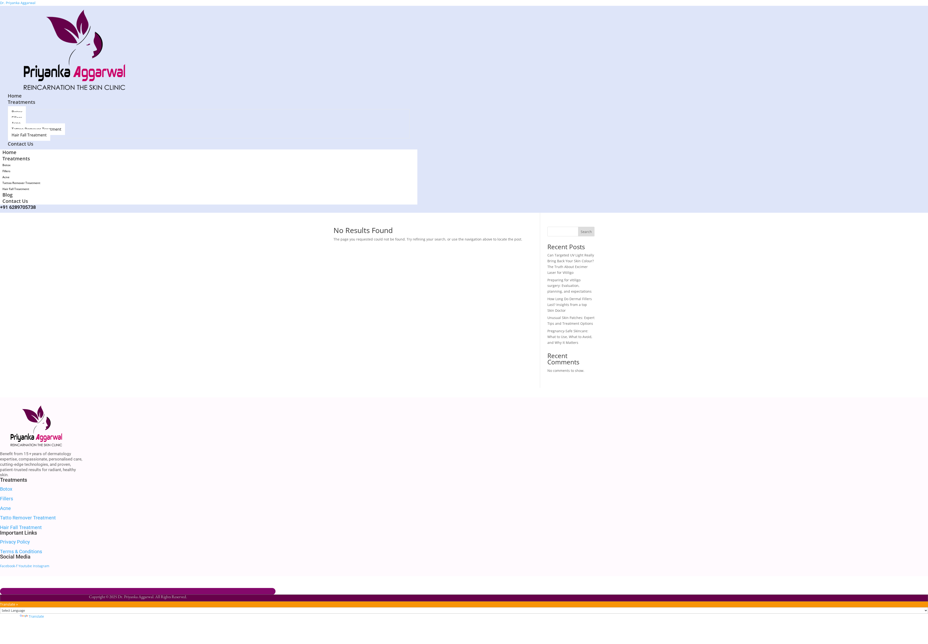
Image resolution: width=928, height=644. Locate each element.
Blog (7, 194)
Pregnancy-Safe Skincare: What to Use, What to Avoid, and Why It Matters (569, 337)
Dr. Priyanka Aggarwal (18, 2)
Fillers (6, 171)
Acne (5, 177)
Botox (6, 165)
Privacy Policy (15, 542)
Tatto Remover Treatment (28, 518)
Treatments (16, 158)
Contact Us (15, 201)
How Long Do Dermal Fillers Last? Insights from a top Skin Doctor (569, 305)
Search (586, 231)
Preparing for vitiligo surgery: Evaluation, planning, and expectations (569, 286)
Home (9, 152)
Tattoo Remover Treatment (21, 183)
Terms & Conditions (21, 551)
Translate (36, 616)
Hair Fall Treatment (15, 189)
